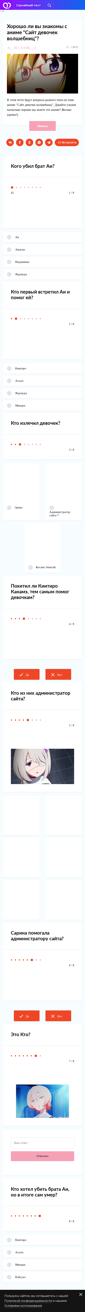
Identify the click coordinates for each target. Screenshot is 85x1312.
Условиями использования (23, 1305)
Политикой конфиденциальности (28, 1301)
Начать (42, 126)
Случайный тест (28, 5)
